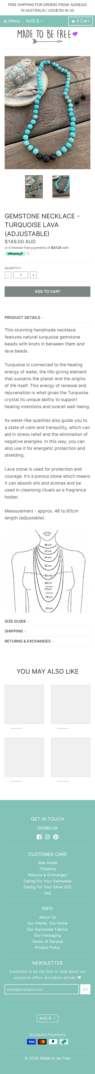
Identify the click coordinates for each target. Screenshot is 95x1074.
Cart (82, 21)
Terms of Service (47, 941)
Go (85, 989)
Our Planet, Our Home (47, 923)
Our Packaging (47, 935)
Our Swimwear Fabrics (47, 929)
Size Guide (15, 621)
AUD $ (32, 21)
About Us (47, 917)
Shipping (14, 631)
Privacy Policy (47, 947)
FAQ (47, 893)
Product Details (22, 317)
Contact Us (47, 827)
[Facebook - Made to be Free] (39, 837)
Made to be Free (55, 1058)
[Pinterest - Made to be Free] (56, 837)
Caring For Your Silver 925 (47, 887)
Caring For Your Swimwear (48, 881)
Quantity (13, 268)
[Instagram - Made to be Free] (47, 837)
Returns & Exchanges (28, 641)
